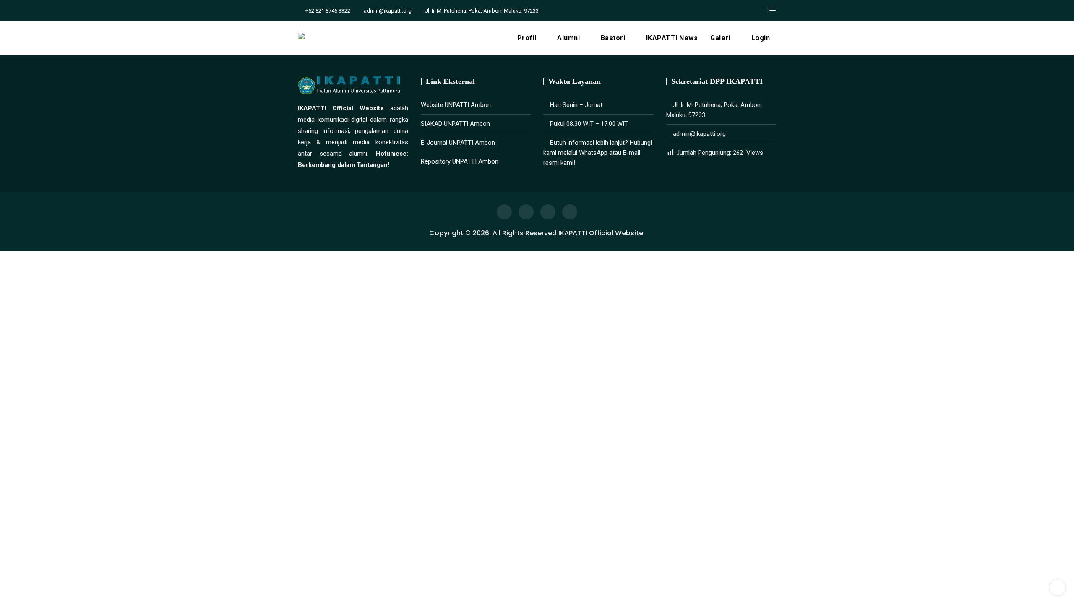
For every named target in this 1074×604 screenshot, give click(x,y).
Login (760, 38)
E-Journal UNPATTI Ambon (458, 142)
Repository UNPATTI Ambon (459, 161)
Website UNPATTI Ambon (456, 105)
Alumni (568, 38)
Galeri (720, 38)
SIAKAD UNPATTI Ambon (455, 124)
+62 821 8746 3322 (327, 11)
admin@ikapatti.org (387, 11)
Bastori (613, 38)
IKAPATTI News (672, 38)
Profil (527, 38)
